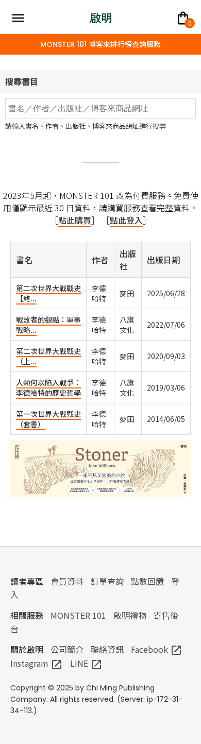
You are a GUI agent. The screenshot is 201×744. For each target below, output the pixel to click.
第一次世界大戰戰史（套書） (48, 419)
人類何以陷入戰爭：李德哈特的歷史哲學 (48, 387)
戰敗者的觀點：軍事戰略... (48, 324)
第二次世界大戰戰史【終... (48, 293)
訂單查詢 (107, 581)
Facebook (156, 649)
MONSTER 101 (78, 615)
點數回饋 (147, 581)
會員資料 (67, 581)
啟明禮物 (129, 615)
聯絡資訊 (107, 649)
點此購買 (74, 220)
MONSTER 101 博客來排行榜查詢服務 (100, 44)
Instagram (36, 663)
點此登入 (126, 220)
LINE (86, 663)
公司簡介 (67, 649)
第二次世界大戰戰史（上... (48, 356)
